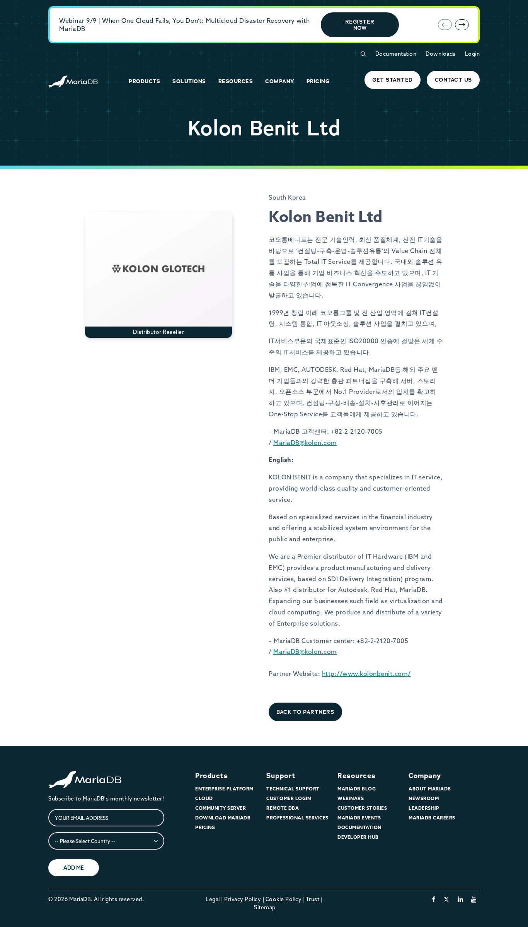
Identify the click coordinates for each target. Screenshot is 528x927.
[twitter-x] (446, 899)
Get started (392, 79)
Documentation (396, 53)
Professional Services (297, 818)
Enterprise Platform (224, 789)
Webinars (350, 798)
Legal (213, 899)
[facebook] (434, 899)
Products (211, 775)
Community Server (220, 808)
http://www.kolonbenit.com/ (366, 673)
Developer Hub (358, 837)
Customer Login (288, 798)
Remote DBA (282, 808)
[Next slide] (462, 24)
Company (425, 775)
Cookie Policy (284, 899)
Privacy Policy (242, 899)
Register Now (360, 24)
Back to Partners (305, 711)
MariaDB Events (359, 818)
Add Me (73, 867)
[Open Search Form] (363, 54)
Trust (313, 899)
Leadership (424, 808)
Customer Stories (362, 808)
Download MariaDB (222, 818)
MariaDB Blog (356, 789)
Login (472, 53)
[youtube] (474, 899)
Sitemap (265, 907)
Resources (356, 775)
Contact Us (453, 79)
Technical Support (293, 789)
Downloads (441, 53)
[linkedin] (460, 899)
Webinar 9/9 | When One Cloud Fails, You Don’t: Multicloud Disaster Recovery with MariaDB (184, 24)
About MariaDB (430, 789)
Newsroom (424, 798)
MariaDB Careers (432, 818)
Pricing (205, 827)
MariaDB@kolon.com (305, 442)
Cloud (204, 798)
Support (281, 775)
